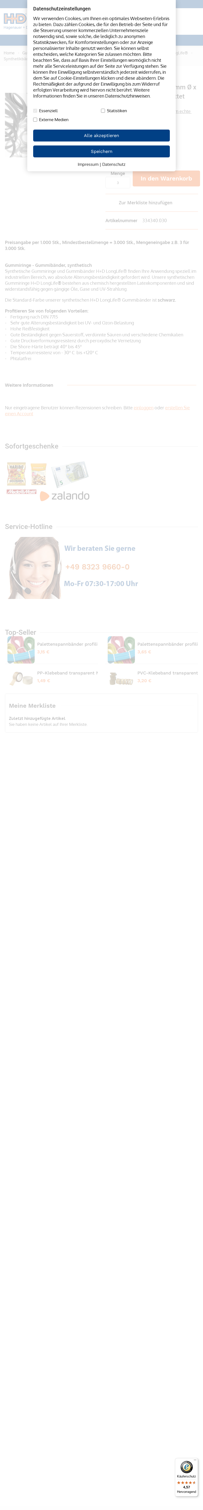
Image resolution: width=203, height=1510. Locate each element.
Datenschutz (114, 164)
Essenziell (48, 111)
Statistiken (117, 111)
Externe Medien (54, 120)
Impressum (88, 164)
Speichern (101, 151)
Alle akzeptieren (101, 135)
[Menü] (195, 1461)
